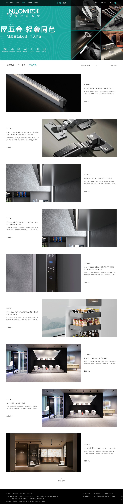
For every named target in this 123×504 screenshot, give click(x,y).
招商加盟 (36, 3)
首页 (7, 3)
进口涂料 (37, 501)
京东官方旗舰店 (111, 496)
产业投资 (43, 501)
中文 (102, 3)
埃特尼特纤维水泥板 (24, 501)
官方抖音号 (110, 493)
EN (105, 3)
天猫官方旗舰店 (100, 496)
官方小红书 (87, 496)
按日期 (88, 65)
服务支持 (30, 3)
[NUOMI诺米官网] (61, 3)
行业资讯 (21, 65)
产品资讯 (33, 65)
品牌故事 (18, 3)
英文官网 (15, 501)
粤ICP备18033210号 (39, 499)
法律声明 (29, 493)
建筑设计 (32, 501)
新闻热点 (24, 3)
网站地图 (8, 493)
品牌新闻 (10, 65)
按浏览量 (83, 65)
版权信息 (22, 493)
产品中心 (12, 3)
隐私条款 (15, 493)
